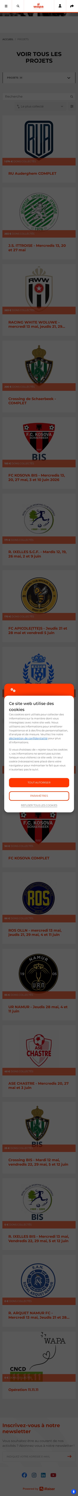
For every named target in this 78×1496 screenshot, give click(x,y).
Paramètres (39, 795)
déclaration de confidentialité (28, 738)
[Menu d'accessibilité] (73, 1491)
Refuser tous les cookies (39, 805)
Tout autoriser (39, 782)
